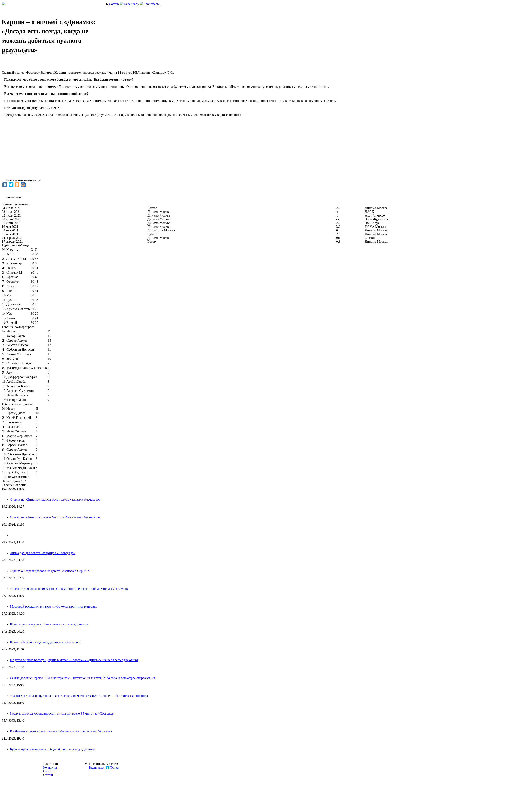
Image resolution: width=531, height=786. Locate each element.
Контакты (50, 767)
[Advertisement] (50, 61)
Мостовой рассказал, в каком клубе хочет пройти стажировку (53, 606)
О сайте (48, 771)
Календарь (131, 4)
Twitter (114, 767)
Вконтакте (96, 767)
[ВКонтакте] (4, 184)
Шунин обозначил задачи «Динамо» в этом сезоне (45, 642)
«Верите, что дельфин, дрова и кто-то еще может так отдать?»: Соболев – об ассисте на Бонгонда (79, 695)
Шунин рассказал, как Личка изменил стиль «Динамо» (49, 624)
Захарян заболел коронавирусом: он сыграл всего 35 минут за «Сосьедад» (62, 713)
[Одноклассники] (17, 184)
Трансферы (151, 4)
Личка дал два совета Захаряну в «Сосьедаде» (42, 553)
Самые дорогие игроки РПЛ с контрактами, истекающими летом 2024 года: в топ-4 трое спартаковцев (83, 678)
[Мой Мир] (23, 184)
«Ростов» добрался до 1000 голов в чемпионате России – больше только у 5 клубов (69, 588)
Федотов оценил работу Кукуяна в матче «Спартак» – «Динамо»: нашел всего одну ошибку (75, 660)
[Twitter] (11, 184)
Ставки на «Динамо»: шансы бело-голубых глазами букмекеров (55, 499)
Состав (113, 4)
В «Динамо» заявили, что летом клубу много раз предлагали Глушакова (61, 731)
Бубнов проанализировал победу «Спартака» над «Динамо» (52, 749)
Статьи (48, 775)
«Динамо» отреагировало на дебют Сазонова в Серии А (50, 571)
